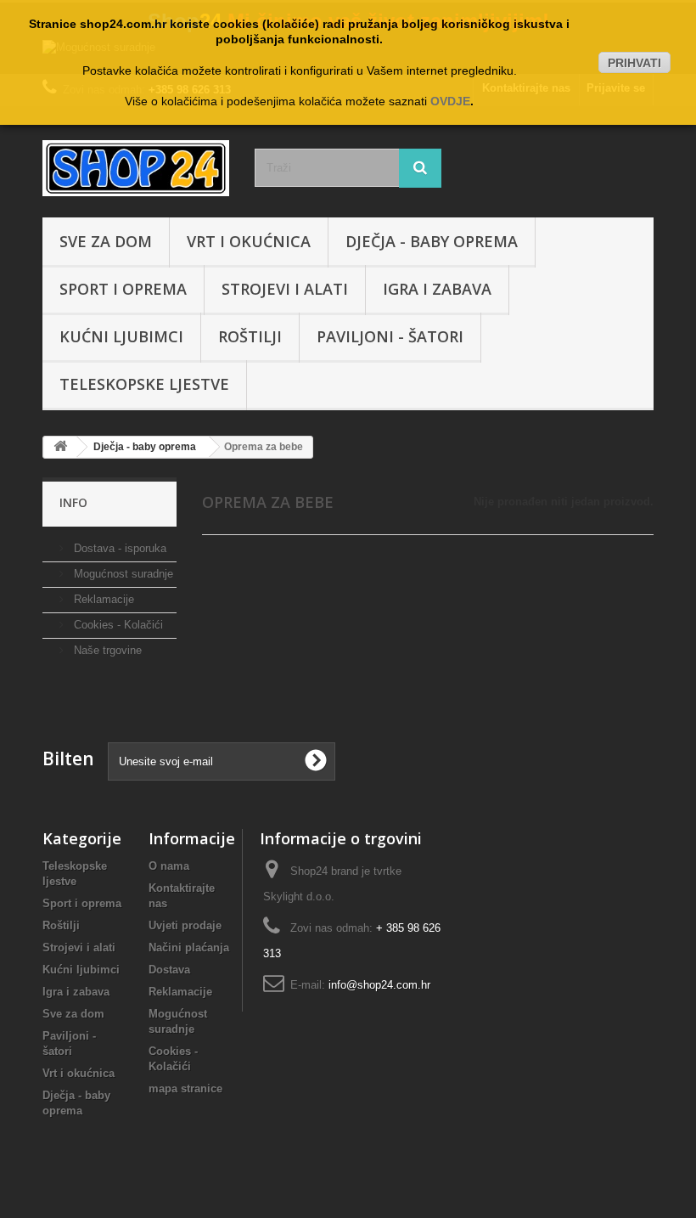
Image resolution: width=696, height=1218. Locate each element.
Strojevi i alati (285, 289)
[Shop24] (135, 168)
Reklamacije (102, 599)
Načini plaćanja (189, 947)
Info (73, 502)
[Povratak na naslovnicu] (60, 447)
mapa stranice (185, 1088)
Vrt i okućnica (249, 241)
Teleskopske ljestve (144, 384)
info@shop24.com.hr (379, 984)
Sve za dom (105, 241)
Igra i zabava (437, 289)
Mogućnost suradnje (121, 573)
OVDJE (450, 101)
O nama (169, 866)
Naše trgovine (106, 650)
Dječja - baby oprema (431, 241)
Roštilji (250, 336)
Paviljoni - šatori (390, 336)
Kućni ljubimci (121, 336)
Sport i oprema (123, 289)
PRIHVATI (634, 63)
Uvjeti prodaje (185, 925)
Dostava (169, 969)
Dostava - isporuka (118, 548)
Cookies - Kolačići (116, 624)
